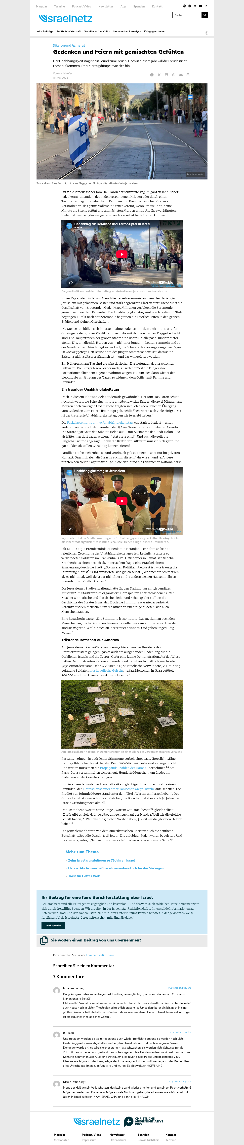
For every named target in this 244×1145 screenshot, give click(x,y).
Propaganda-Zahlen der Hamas (123, 768)
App (123, 6)
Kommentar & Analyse (127, 31)
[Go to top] (206, 34)
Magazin (41, 6)
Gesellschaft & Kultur (97, 31)
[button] (152, 75)
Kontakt (157, 6)
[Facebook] (189, 6)
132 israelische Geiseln (106, 670)
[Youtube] (200, 6)
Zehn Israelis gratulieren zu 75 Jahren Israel (101, 860)
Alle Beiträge (45, 31)
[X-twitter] (195, 6)
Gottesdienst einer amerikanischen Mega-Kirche (119, 789)
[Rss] (206, 6)
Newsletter (105, 6)
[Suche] (205, 15)
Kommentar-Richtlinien (101, 955)
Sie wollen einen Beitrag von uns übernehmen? (96, 940)
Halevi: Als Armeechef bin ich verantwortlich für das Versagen (116, 868)
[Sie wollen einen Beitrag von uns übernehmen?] (44, 940)
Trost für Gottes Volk (84, 876)
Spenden (139, 6)
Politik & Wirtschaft (68, 31)
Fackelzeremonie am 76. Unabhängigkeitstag (100, 422)
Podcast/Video (81, 6)
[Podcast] (184, 6)
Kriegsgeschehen (154, 31)
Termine (59, 6)
